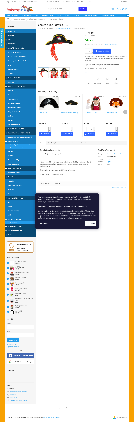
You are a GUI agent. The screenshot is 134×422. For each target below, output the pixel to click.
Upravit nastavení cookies (51, 417)
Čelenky (10, 74)
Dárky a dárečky (14, 78)
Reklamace (66, 2)
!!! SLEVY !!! (11, 31)
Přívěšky (11, 190)
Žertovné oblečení (15, 231)
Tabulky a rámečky (14, 219)
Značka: (80, 28)
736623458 (13, 397)
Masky (10, 40)
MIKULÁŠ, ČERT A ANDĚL (16, 48)
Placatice (11, 181)
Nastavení (43, 223)
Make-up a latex (13, 164)
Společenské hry (13, 211)
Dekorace (11, 82)
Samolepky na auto (14, 194)
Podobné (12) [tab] (52, 143)
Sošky (10, 207)
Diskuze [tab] (74, 143)
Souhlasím (91, 223)
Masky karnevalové (15, 168)
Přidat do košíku (103, 51)
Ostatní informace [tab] (86, 143)
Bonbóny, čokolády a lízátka (18, 61)
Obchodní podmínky (52, 2)
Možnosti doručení (111, 45)
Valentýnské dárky (15, 226)
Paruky (10, 177)
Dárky (10, 235)
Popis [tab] (42, 143)
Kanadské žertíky (14, 124)
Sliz (9, 202)
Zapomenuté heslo (13, 347)
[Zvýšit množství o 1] (92, 50)
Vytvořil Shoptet (122, 417)
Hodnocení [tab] (64, 143)
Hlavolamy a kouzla (14, 108)
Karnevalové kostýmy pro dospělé (20, 137)
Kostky (10, 151)
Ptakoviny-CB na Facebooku (19, 400)
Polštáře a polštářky (15, 185)
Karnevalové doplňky (16, 129)
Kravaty (10, 156)
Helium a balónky (14, 103)
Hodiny (10, 116)
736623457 (13, 394)
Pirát (108, 159)
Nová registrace (12, 344)
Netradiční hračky (14, 173)
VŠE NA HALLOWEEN (14, 52)
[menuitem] (12, 15)
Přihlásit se (12, 340)
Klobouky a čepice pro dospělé (20, 145)
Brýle (9, 65)
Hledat (82, 9)
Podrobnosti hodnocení (63, 28)
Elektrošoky (12, 95)
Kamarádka (13, 223)
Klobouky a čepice (14, 141)
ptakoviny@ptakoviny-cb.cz (19, 392)
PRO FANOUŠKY (13, 99)
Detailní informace (90, 73)
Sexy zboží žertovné (15, 198)
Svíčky (10, 215)
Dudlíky (10, 91)
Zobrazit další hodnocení (118, 188)
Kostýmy (11, 44)
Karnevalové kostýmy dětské (19, 133)
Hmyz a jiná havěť (14, 112)
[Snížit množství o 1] (92, 52)
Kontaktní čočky (13, 69)
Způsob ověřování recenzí (67, 408)
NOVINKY (11, 35)
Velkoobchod (78, 2)
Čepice (109, 162)
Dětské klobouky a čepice (18, 148)
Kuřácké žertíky (13, 160)
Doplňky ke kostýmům (16, 86)
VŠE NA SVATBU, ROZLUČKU (17, 57)
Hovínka (10, 120)
